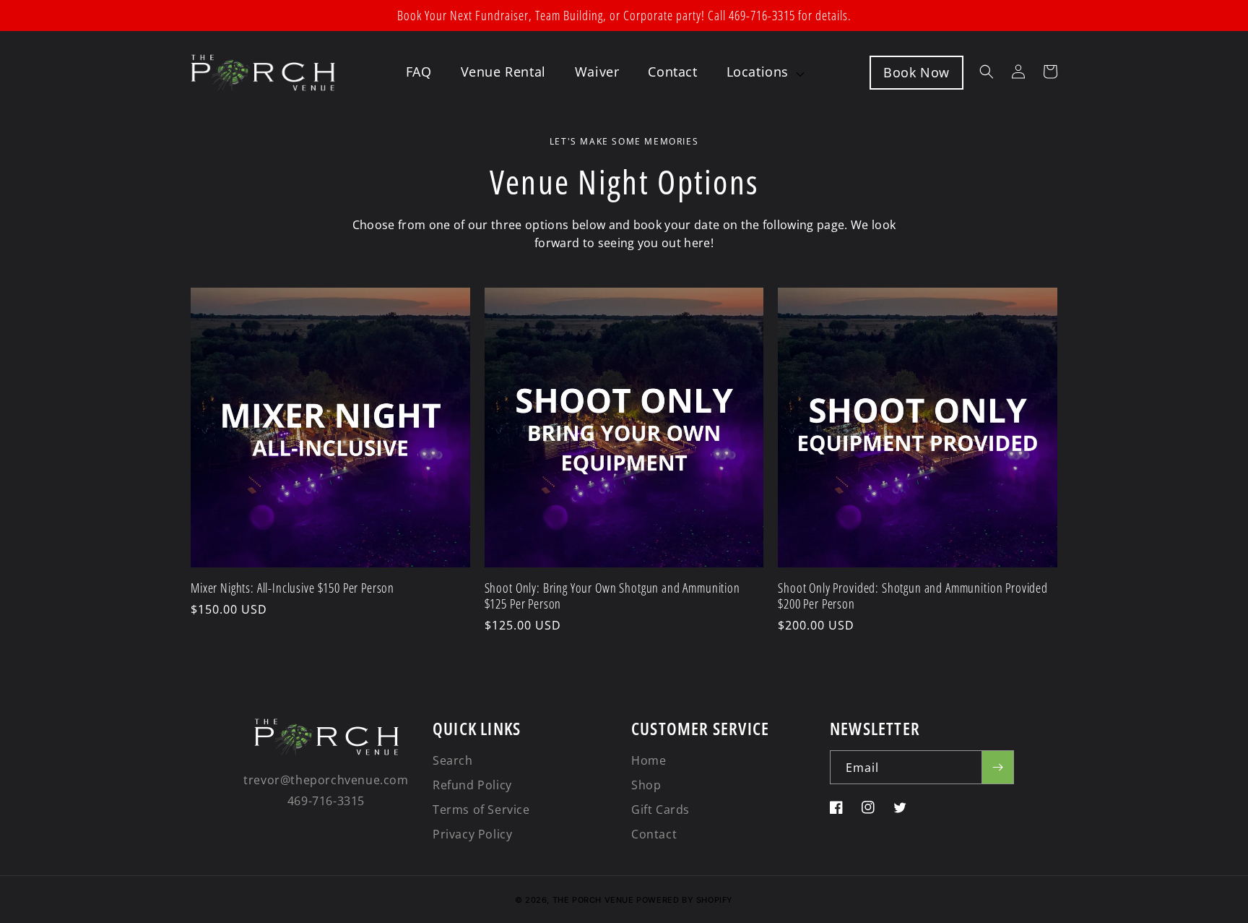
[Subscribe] (997, 767)
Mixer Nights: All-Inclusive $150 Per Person (292, 588)
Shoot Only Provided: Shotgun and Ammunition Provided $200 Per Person (913, 595)
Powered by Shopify (684, 900)
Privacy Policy (472, 834)
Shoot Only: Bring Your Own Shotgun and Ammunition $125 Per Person (612, 595)
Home (648, 760)
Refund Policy (472, 785)
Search (453, 760)
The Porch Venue (593, 900)
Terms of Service (481, 809)
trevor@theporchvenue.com (325, 780)
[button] (766, 72)
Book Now (916, 72)
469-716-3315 (326, 801)
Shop (646, 785)
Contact (654, 834)
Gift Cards (660, 809)
